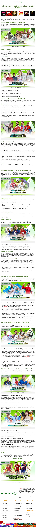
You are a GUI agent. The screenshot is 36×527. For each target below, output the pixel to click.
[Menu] (1, 2)
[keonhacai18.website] (18, 2)
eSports (25, 61)
